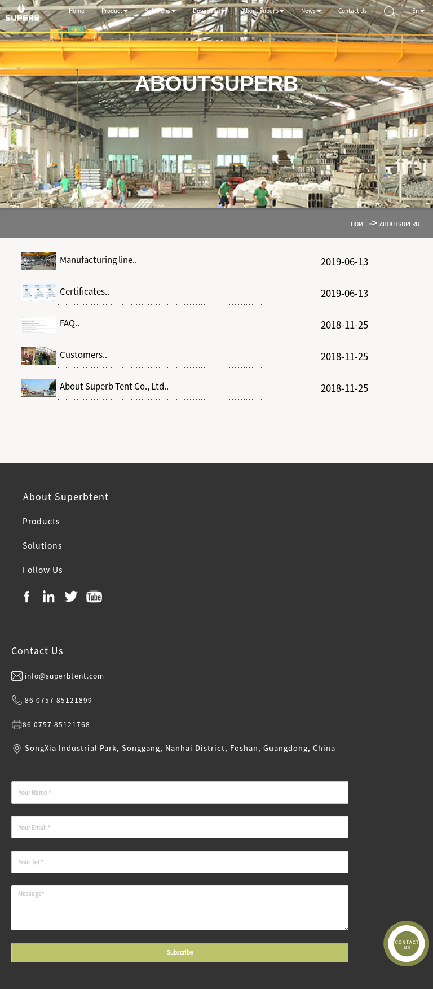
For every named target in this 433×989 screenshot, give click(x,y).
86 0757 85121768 (56, 724)
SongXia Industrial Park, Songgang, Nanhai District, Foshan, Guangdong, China (180, 747)
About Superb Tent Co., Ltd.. (112, 386)
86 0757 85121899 (58, 700)
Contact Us (37, 650)
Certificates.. (82, 291)
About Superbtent (64, 496)
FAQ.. (67, 323)
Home (358, 224)
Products (41, 521)
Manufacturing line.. (96, 259)
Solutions (43, 545)
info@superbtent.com (64, 676)
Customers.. (81, 354)
